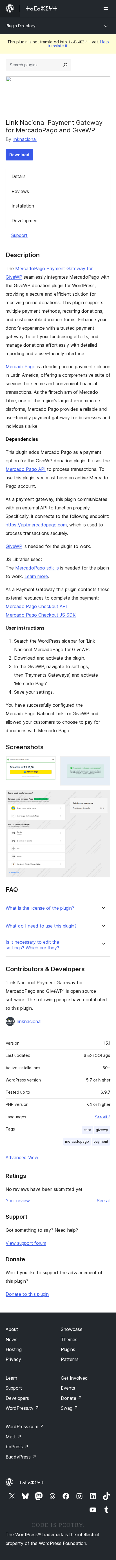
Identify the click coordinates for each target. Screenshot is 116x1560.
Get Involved (74, 1378)
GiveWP (14, 546)
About (12, 1329)
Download (19, 154)
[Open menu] (107, 8)
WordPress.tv (22, 1408)
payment (100, 1141)
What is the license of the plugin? (40, 908)
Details (19, 176)
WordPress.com (25, 1426)
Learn (11, 1378)
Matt (13, 1437)
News (11, 1339)
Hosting (14, 1349)
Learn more (36, 576)
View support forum (26, 1243)
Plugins (68, 1349)
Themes (69, 1339)
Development (25, 220)
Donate (71, 1398)
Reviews (20, 191)
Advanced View (22, 1157)
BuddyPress (21, 1457)
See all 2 (102, 1117)
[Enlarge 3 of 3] (103, 798)
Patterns (70, 1359)
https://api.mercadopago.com (36, 525)
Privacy (13, 1359)
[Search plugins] (65, 65)
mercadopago (77, 1141)
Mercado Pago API (26, 469)
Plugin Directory (20, 25)
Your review (18, 1200)
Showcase (71, 1329)
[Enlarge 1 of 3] (48, 764)
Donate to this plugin (27, 1294)
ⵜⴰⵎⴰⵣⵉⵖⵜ (31, 1482)
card (87, 1130)
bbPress (17, 1446)
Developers (17, 1398)
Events (68, 1388)
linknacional (25, 139)
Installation (23, 206)
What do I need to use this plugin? (41, 926)
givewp (102, 1130)
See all (103, 1200)
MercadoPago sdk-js (37, 568)
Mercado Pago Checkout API (36, 606)
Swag (69, 1408)
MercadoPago (20, 366)
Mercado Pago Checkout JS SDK (41, 615)
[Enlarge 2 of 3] (103, 764)
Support (19, 235)
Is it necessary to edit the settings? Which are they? (32, 944)
